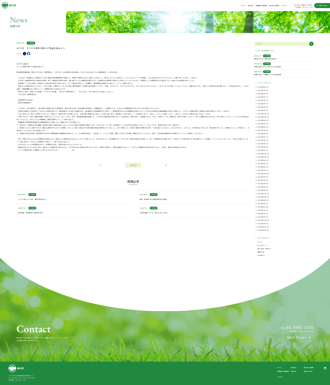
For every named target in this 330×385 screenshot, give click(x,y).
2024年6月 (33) (263, 174)
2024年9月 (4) (263, 164)
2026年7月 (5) (263, 90)
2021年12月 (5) (263, 227)
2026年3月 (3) (263, 104)
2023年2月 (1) (263, 214)
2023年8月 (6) (263, 207)
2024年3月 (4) (263, 184)
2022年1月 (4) (263, 224)
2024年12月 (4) (263, 154)
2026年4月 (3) (263, 100)
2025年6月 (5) (263, 134)
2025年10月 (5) (263, 120)
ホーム (243, 6)
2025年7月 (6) (263, 130)
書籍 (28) (261, 252)
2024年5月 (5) (263, 177)
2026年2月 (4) (263, 107)
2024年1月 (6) (263, 190)
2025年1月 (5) (263, 150)
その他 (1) (261, 255)
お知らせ (284, 6)
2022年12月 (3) (263, 220)
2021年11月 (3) (263, 230)
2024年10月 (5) (263, 160)
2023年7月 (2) (263, 210)
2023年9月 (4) (263, 204)
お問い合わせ (308, 371)
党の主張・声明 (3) (264, 249)
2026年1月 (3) (263, 110)
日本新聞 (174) (263, 245)
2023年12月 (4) (263, 194)
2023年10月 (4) (263, 200)
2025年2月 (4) (263, 147)
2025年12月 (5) (263, 114)
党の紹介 (250, 6)
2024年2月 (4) (263, 187)
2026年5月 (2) (263, 97)
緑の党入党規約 (274, 6)
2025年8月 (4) (263, 127)
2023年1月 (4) (263, 217)
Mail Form (296, 337)
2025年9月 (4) (263, 124)
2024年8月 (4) (263, 167)
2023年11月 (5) (263, 197)
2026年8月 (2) (263, 87)
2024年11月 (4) (263, 157)
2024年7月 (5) (263, 170)
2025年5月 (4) (263, 137)
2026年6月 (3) (263, 94)
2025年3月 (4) (263, 144)
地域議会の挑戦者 (261, 6)
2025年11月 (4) (263, 117)
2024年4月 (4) (263, 180)
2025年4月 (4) (263, 140)
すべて (260, 242)
